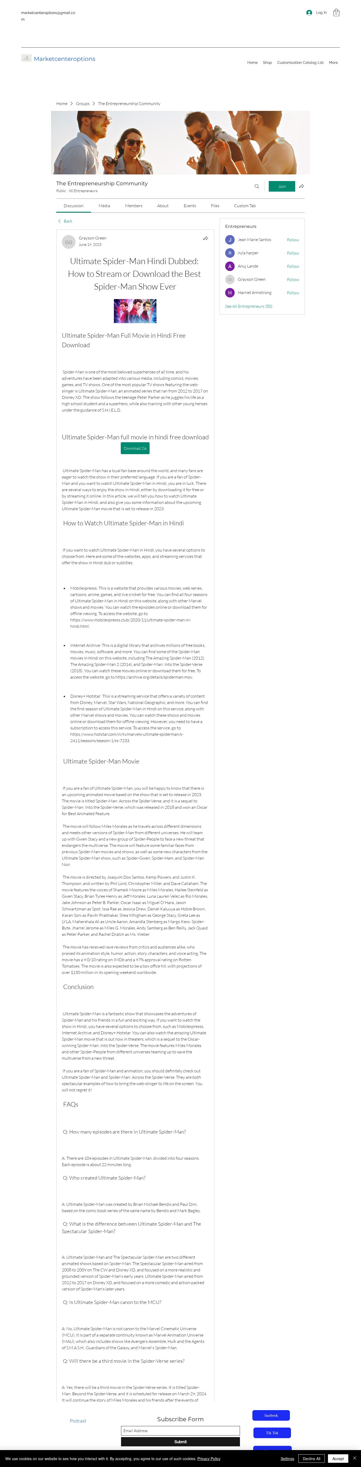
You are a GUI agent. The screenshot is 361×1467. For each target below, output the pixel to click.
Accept (338, 1458)
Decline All (311, 1458)
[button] (336, 12)
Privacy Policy (208, 1458)
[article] (135, 842)
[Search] (257, 186)
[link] (74, 205)
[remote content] (135, 311)
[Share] (205, 238)
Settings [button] (287, 1458)
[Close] (354, 1458)
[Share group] (301, 186)
